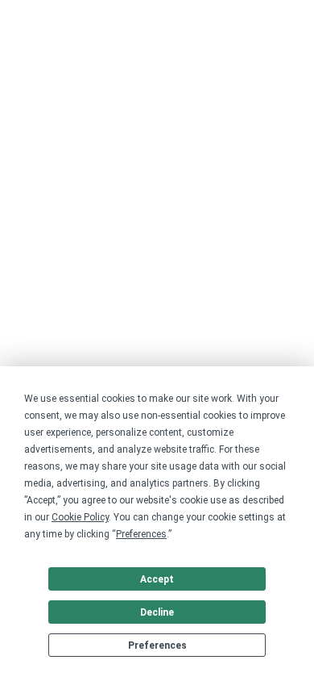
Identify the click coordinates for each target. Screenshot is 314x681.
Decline (157, 612)
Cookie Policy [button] (80, 517)
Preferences (157, 645)
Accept (157, 579)
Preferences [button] (141, 534)
